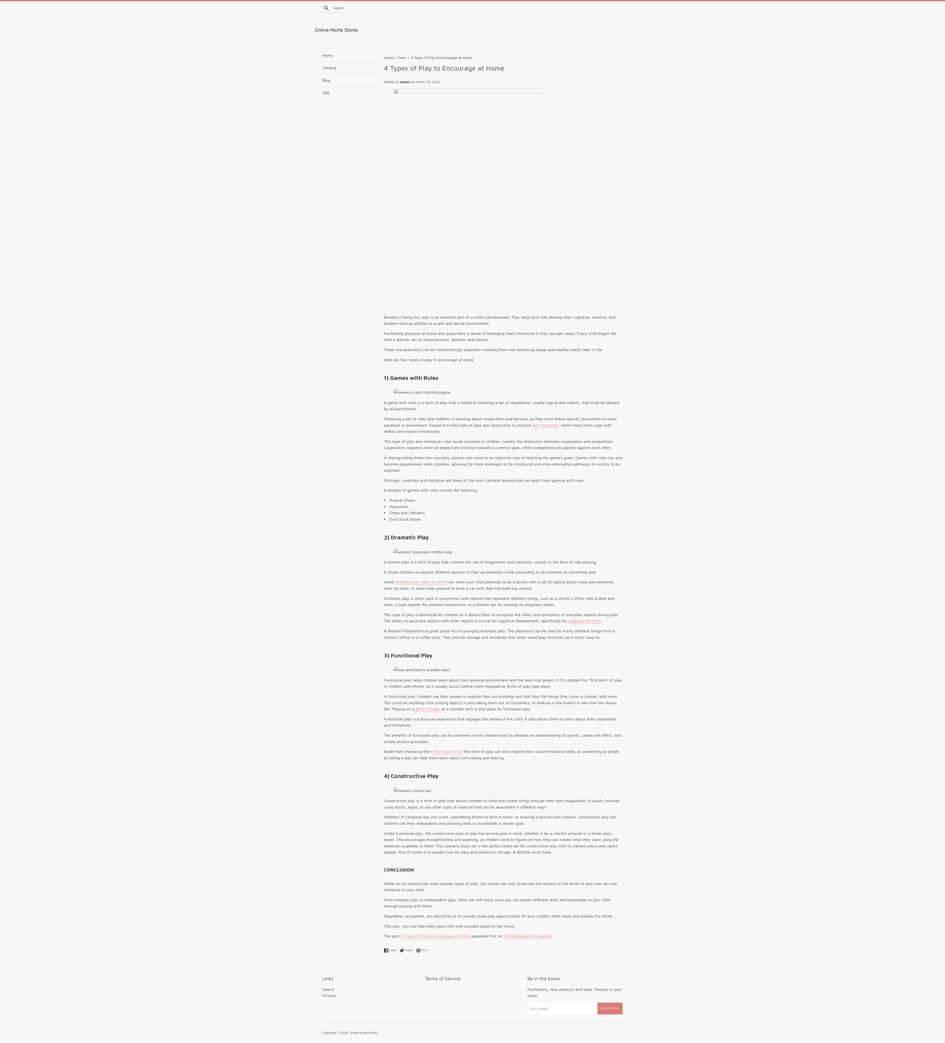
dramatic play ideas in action (421, 582)
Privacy (329, 995)
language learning (584, 621)
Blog (326, 80)
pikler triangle (427, 709)
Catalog (329, 67)
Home (327, 55)
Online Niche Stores (364, 1033)
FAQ (326, 93)
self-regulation (544, 425)
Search (328, 989)
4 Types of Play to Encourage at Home (435, 936)
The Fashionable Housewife (528, 936)
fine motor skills (447, 751)
